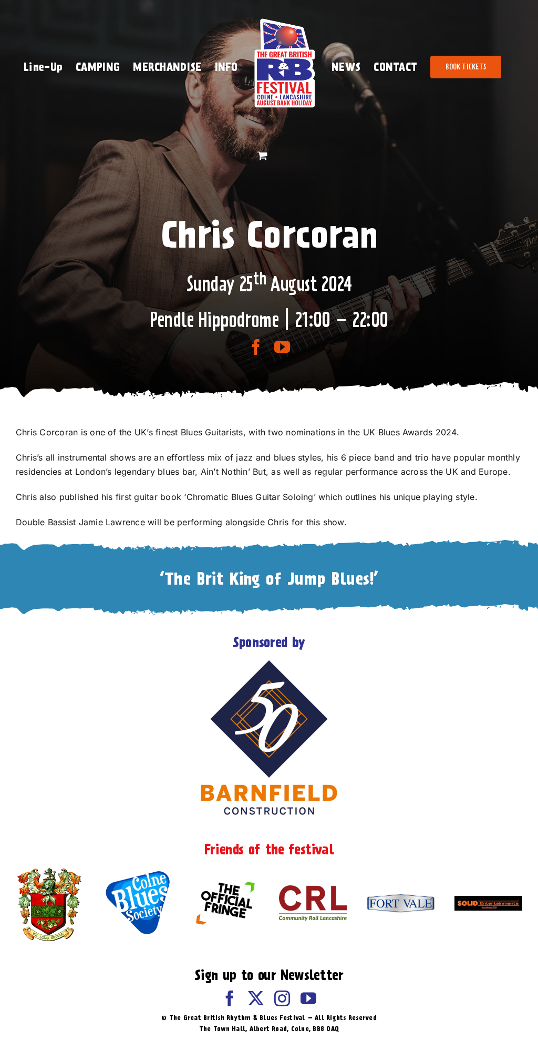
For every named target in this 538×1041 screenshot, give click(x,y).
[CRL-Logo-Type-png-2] (313, 889)
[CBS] (137, 874)
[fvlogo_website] (400, 898)
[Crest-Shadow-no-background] (50, 869)
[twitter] (256, 998)
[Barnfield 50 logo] (269, 662)
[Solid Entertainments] (488, 900)
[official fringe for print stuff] (225, 876)
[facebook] (256, 347)
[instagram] (282, 998)
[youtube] (282, 347)
